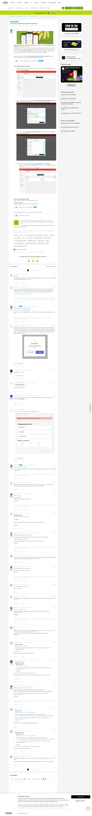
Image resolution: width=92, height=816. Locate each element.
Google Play (48, 222)
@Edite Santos (18, 495)
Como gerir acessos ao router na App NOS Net (71, 113)
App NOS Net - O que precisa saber (68, 94)
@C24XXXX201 (18, 310)
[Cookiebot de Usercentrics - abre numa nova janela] (9, 813)
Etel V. (15, 627)
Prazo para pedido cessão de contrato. (69, 127)
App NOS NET (64, 114)
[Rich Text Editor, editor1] (33, 787)
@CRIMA (24, 609)
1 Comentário (64, 132)
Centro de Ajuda (18, 16)
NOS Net (52, 235)
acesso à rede (17, 238)
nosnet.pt (26, 222)
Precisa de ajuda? (90, 408)
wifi (24, 235)
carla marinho (16, 756)
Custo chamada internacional (67, 131)
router (23, 238)
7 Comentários (64, 128)
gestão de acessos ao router (20, 246)
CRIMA (15, 596)
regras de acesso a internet (42, 243)
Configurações (33, 16)
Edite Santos (16, 482)
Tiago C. (15, 29)
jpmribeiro (16, 274)
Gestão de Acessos (32, 240)
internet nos (45, 235)
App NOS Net (33, 222)
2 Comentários (64, 124)
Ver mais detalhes (22, 813)
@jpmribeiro (16, 289)
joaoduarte (16, 513)
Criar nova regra (47, 238)
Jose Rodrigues (17, 395)
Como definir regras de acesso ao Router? (23, 293)
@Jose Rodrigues (17, 411)
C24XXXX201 (17, 287)
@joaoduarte (28, 535)
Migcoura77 (16, 555)
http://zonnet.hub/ (48, 630)
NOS (21, 235)
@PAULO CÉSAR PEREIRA (19, 397)
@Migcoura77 (28, 568)
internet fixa (28, 238)
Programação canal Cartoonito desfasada (69, 123)
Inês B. (15, 607)
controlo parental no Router (20, 240)
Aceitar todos (81, 796)
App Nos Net (38, 235)
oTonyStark (16, 370)
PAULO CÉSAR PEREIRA (19, 325)
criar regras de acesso (19, 243)
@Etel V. (17, 687)
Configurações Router (38, 238)
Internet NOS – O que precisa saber (68, 98)
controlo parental (30, 235)
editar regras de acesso (30, 243)
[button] (69, 8)
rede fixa (16, 235)
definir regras (41, 240)
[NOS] (5, 2)
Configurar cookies (80, 800)
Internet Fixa (26, 16)
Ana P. (15, 493)
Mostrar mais (71, 85)
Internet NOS (63, 100)
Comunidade (11, 16)
